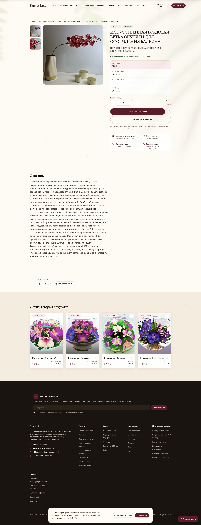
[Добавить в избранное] (169, 110)
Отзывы (131, 443)
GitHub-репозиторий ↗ (161, 457)
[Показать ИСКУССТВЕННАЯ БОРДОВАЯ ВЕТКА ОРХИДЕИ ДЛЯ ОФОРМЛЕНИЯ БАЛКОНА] (35, 31)
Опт (76, 5)
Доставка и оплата (135, 435)
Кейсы (112, 5)
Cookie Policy (85, 515)
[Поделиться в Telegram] (45, 283)
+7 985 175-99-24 (40, 445)
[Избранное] (151, 5)
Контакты (140, 5)
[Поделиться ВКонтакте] (50, 283)
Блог (120, 5)
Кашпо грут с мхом (86, 439)
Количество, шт (116, 98)
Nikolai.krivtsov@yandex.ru (43, 448)
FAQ (129, 451)
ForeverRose (38, 5)
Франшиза (101, 5)
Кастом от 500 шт (110, 446)
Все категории (85, 465)
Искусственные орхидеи (52, 21)
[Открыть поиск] (147, 5)
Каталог (50, 5)
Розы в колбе (84, 435)
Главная (32, 21)
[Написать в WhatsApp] (168, 5)
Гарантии (131, 439)
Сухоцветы (83, 457)
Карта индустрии (159, 442)
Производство (66, 5)
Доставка (129, 5)
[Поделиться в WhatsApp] (39, 283)
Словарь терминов (160, 453)
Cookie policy (35, 497)
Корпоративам (88, 5)
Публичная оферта (37, 493)
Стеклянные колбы (86, 431)
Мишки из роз (84, 461)
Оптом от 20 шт (109, 431)
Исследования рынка (160, 431)
